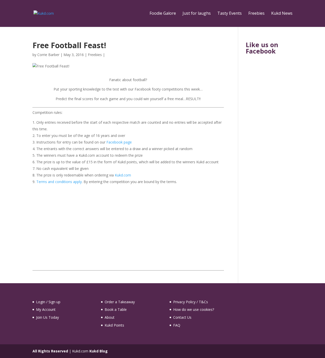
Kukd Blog (98, 351)
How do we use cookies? (193, 309)
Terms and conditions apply (59, 181)
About (110, 317)
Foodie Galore (163, 13)
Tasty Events (229, 13)
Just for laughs (197, 13)
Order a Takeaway (120, 301)
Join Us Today (47, 317)
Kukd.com (123, 175)
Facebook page (119, 142)
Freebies (256, 13)
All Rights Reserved (50, 351)
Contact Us (182, 317)
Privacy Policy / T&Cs (190, 301)
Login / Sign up (48, 301)
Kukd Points (114, 325)
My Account (46, 309)
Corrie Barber (48, 54)
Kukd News (281, 13)
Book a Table (116, 309)
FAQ (176, 325)
